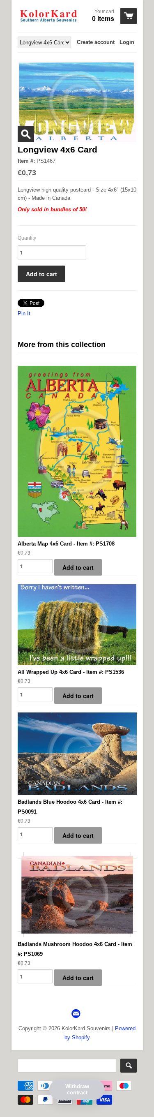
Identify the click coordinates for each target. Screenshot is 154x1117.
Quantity (27, 238)
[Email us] (76, 1014)
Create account (96, 42)
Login (127, 42)
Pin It (24, 313)
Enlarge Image (26, 134)
